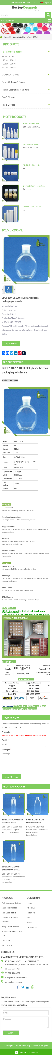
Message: (6, 749)
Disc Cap (6, 940)
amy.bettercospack (13, 982)
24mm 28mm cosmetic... (34, 186)
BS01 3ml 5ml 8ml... (32, 123)
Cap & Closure (8, 97)
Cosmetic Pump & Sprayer (14, 82)
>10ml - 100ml (8, 56)
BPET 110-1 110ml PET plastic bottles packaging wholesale (24, 735)
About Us (31, 907)
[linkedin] (27, 988)
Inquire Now (10, 343)
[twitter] (22, 988)
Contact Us (32, 927)
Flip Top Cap (7, 945)
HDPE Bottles (8, 104)
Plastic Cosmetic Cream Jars (15, 89)
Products (31, 912)
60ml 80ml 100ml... (31, 144)
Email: (5, 740)
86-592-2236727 (12, 968)
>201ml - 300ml (8, 64)
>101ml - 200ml (8, 60)
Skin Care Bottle (9, 912)
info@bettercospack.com (25, 2)
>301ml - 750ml (8, 67)
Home (29, 903)
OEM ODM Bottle (10, 74)
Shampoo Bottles (9, 907)
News (29, 922)
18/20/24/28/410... (31, 165)
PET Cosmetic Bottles (12, 51)
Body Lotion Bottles (10, 926)
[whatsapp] (32, 988)
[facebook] (17, 988)
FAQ (29, 917)
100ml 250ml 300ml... (33, 206)
